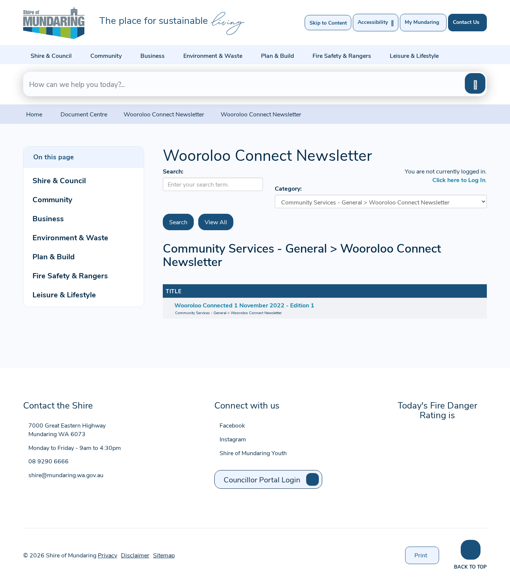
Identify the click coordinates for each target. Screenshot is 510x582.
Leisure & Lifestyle (414, 55)
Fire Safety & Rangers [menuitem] (70, 275)
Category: (288, 188)
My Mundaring (422, 21)
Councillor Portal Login (262, 479)
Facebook (232, 425)
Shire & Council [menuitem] (59, 180)
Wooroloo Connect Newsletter (164, 114)
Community (106, 55)
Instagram (233, 439)
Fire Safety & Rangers (341, 55)
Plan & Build (277, 55)
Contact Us (466, 21)
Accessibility (376, 22)
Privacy (107, 555)
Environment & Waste (212, 55)
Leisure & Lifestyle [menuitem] (64, 294)
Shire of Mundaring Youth (253, 453)
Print (426, 557)
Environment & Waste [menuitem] (70, 237)
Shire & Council (51, 55)
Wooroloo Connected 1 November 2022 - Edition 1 (244, 305)
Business (152, 55)
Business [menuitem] (48, 218)
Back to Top (470, 566)
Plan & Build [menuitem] (53, 256)
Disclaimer (135, 555)
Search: (173, 171)
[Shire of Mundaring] (53, 22)
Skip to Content (328, 22)
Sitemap (164, 555)
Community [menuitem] (52, 199)
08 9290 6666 (48, 461)
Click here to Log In (458, 180)
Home (34, 114)
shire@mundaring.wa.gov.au (65, 475)
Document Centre (83, 114)
